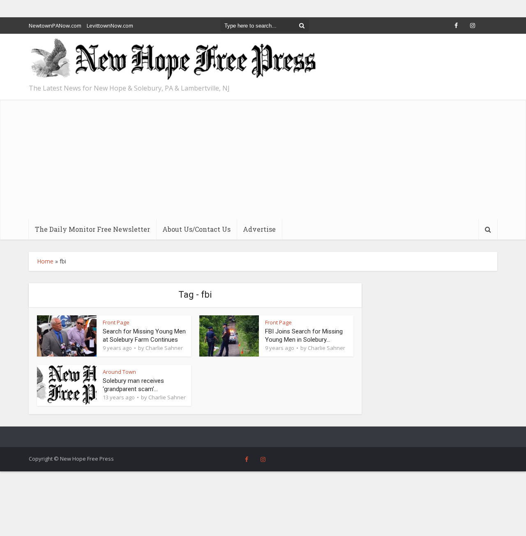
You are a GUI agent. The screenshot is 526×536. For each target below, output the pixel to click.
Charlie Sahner (164, 348)
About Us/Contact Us (196, 229)
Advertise (259, 229)
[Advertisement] (263, 157)
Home (45, 261)
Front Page (116, 322)
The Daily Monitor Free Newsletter (92, 229)
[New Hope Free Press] (172, 59)
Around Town (119, 371)
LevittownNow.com (110, 25)
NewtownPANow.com (55, 25)
